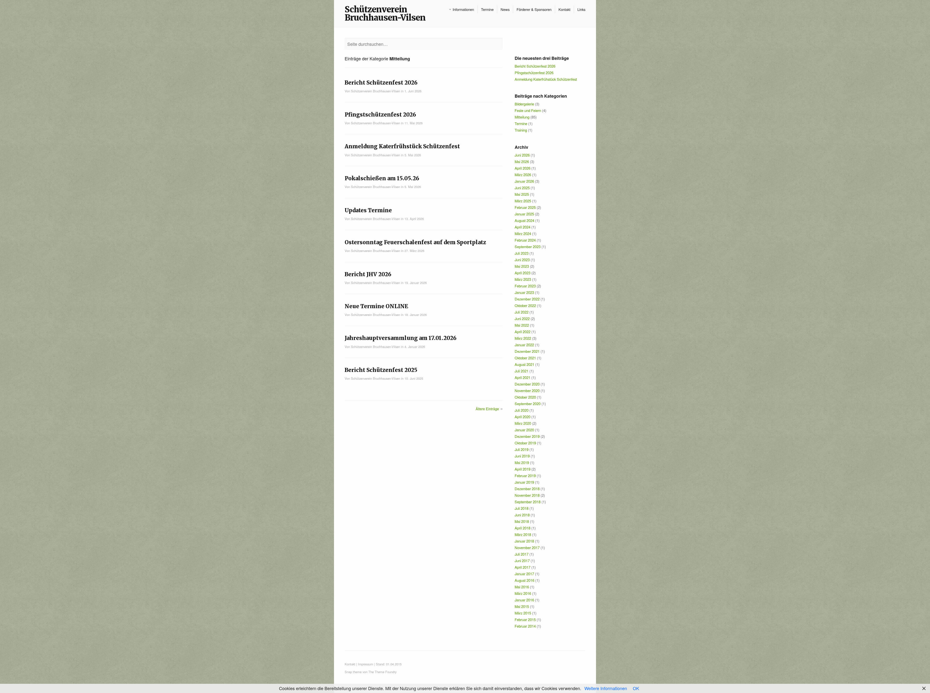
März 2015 (523, 612)
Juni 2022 (522, 318)
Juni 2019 (522, 455)
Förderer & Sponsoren (534, 9)
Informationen (463, 9)
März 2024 (523, 233)
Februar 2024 (525, 240)
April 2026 (522, 168)
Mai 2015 (522, 606)
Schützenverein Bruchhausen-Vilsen (385, 13)
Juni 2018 (522, 514)
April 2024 (522, 226)
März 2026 (523, 174)
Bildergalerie (524, 103)
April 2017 (522, 567)
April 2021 (522, 377)
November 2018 (527, 495)
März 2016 (523, 593)
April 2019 (522, 469)
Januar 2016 (524, 599)
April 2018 (522, 527)
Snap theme (353, 671)
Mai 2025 (522, 194)
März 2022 (523, 338)
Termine (487, 9)
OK (636, 688)
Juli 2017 (521, 554)
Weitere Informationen (605, 688)
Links (581, 9)
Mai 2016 (522, 586)
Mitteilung (522, 116)
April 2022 (522, 331)
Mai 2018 (522, 521)
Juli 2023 (521, 253)
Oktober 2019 (525, 442)
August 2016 (524, 580)
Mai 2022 (522, 325)
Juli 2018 (521, 508)
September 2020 (528, 403)
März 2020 (523, 423)
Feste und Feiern (528, 110)
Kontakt (564, 9)
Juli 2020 (521, 410)
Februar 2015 (525, 619)
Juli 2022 (521, 312)
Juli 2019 (521, 449)
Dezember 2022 (527, 298)
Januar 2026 (524, 181)
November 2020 (527, 390)
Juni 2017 (522, 560)
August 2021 (524, 364)
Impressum (365, 664)
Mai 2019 (522, 462)
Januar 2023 (524, 292)
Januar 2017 (524, 573)
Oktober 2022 (525, 305)
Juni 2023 (522, 259)
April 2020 (522, 416)
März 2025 (523, 200)
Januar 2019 (524, 482)
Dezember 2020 (527, 383)
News (505, 9)
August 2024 (524, 220)
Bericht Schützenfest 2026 (535, 66)
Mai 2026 (522, 161)
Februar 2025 (525, 207)
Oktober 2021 (525, 357)
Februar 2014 (525, 626)
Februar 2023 (525, 285)
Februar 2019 (525, 475)
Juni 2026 (522, 155)
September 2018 (528, 501)
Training (521, 130)
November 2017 (527, 547)
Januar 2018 (524, 540)
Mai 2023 (522, 266)
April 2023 (522, 272)
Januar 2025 (524, 213)
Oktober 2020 (525, 397)
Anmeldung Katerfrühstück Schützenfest (546, 79)
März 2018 (523, 534)
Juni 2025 (522, 187)
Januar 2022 (524, 344)
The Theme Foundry (382, 671)
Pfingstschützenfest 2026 (534, 72)
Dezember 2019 (527, 436)
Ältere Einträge (487, 408)
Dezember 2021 (527, 351)
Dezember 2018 (527, 488)
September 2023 (528, 246)
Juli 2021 (521, 370)
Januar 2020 (524, 429)
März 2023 (523, 279)
